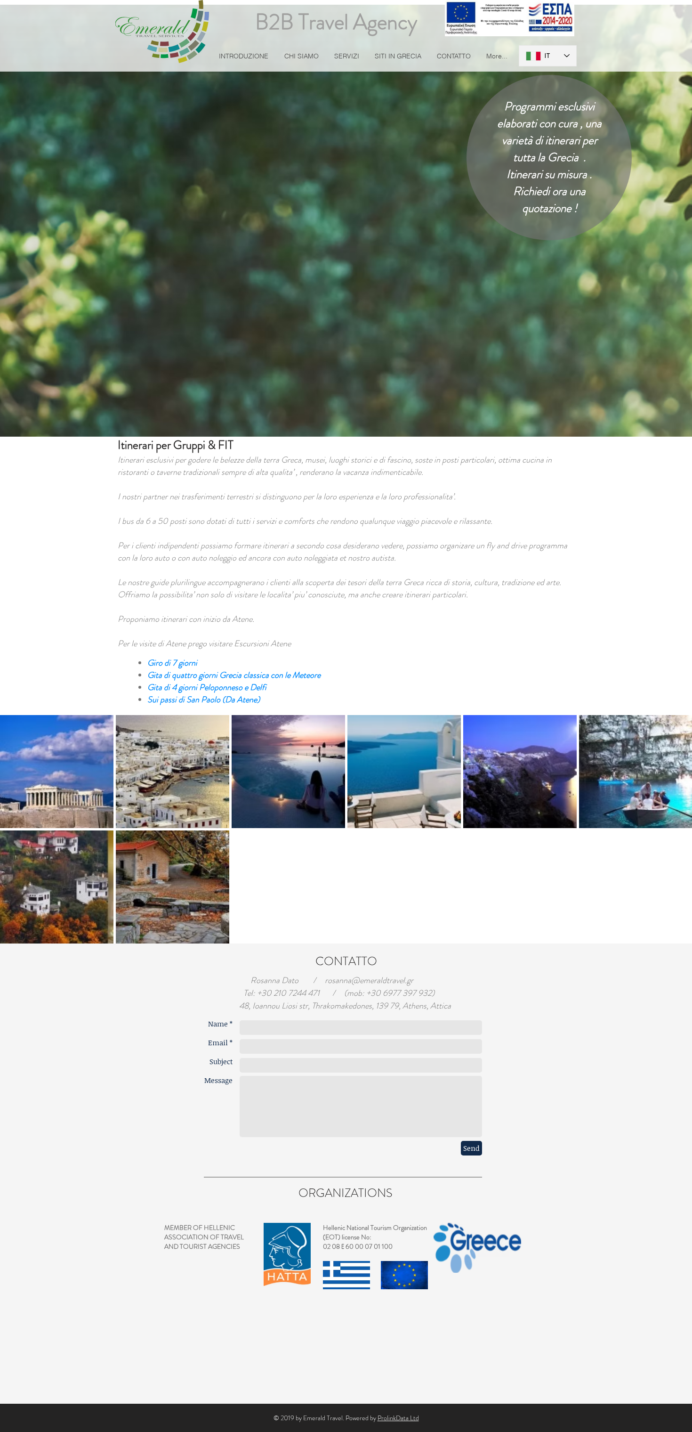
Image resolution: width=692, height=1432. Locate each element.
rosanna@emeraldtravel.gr (369, 980)
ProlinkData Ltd (398, 1418)
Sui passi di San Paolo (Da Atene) (203, 699)
